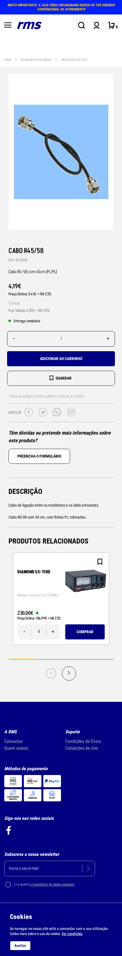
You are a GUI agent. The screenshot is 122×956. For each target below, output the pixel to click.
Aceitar (20, 945)
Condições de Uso (81, 748)
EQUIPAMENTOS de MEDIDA (36, 59)
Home (7, 59)
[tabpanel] (61, 598)
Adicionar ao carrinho (61, 358)
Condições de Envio (83, 741)
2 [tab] (48, 659)
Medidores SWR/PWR (74, 59)
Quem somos (16, 748)
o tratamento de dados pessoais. (52, 884)
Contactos (13, 741)
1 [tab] (22, 659)
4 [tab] (100, 659)
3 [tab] (74, 659)
